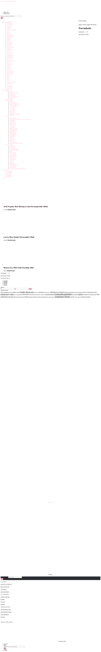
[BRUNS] (50, 373)
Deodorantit (12, 147)
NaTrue (80, 294)
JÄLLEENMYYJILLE (6, 612)
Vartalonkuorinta (13, 164)
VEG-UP (3, 602)
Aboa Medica (10, 24)
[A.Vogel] (50, 306)
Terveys (5, 284)
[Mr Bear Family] (50, 500)
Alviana (8, 28)
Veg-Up (8, 84)
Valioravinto (9, 83)
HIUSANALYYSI (5, 587)
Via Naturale (9, 86)
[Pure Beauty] (50, 526)
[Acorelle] (50, 316)
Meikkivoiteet (12, 132)
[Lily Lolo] (50, 458)
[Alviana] (50, 325)
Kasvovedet (12, 108)
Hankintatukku (10, 55)
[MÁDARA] (50, 486)
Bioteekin (9, 39)
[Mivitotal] (50, 491)
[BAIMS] (50, 339)
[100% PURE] (50, 301)
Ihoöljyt (11, 151)
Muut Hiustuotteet (13, 96)
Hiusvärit (11, 94)
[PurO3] (50, 530)
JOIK (8, 59)
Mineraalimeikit (13, 134)
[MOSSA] (50, 496)
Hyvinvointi (9, 172)
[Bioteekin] (50, 368)
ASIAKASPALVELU (6, 609)
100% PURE (10, 23)
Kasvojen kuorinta (13, 103)
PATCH (8, 76)
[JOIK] (50, 444)
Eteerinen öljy (47, 292)
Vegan (67, 296)
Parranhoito (9, 175)
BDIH (14, 292)
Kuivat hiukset (32, 294)
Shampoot (11, 98)
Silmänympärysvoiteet (14, 114)
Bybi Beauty (9, 42)
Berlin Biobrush (10, 35)
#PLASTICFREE (5, 592)
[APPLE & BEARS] (50, 330)
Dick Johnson (10, 44)
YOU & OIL (10, 87)
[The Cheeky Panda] (50, 544)
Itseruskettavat (12, 152)
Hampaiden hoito (13, 148)
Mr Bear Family (10, 71)
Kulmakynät (12, 124)
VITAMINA (4, 589)
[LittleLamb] (50, 463)
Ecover (8, 46)
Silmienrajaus (12, 142)
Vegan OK (72, 296)
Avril (8, 31)
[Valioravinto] (50, 554)
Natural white (10, 74)
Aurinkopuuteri (13, 118)
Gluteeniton (53, 292)
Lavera (8, 62)
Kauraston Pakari (11, 60)
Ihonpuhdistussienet (14, 150)
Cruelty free (24, 292)
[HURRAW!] (50, 434)
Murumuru (50, 502)
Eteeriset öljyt (10, 99)
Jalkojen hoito (12, 154)
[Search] (2, 18)
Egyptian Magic (10, 47)
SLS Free (39, 296)
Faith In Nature (10, 52)
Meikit (8, 116)
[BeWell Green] (50, 358)
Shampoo (30, 296)
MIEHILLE (6, 170)
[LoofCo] (50, 467)
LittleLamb (9, 64)
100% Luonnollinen (5, 292)
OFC (98, 294)
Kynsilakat (11, 126)
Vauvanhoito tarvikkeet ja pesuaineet (18, 168)
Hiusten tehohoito (13, 92)
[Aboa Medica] (50, 311)
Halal (58, 292)
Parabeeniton (4, 297)
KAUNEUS (6, 90)
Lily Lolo (9, 63)
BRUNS (9, 40)
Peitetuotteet (12, 135)
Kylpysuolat (12, 156)
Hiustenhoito (9, 91)
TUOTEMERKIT (8, 22)
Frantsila (8, 54)
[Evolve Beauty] (50, 410)
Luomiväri (43, 294)
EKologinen (36, 292)
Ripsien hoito (12, 139)
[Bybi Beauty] (50, 377)
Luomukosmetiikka (49, 294)
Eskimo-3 (9, 48)
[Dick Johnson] (50, 391)
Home (80, 24)
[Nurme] (50, 516)
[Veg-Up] (50, 559)
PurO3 (8, 78)
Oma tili (5, 644)
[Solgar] (50, 540)
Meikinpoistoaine (13, 130)
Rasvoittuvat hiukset (20, 296)
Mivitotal (9, 68)
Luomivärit (12, 127)
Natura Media (10, 72)
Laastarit (11, 160)
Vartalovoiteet (12, 167)
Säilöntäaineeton (44, 296)
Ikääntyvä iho (85, 292)
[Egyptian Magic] (50, 401)
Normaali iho (86, 294)
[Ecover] (50, 396)
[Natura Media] (50, 507)
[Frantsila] (50, 425)
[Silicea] (50, 535)
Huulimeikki (76, 292)
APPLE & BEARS (11, 30)
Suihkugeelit (12, 163)
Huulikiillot (12, 120)
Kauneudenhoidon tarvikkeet (16, 143)
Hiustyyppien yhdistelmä (69, 292)
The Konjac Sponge (11, 82)
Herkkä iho (62, 292)
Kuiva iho (26, 294)
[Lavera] (50, 453)
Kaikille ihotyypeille (7, 294)
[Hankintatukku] (50, 429)
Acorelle (8, 26)
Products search (4, 16)
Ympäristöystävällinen (85, 296)
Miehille (5, 282)
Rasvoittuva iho (12, 297)
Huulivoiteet (12, 102)
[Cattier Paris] (50, 382)
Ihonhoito (9, 174)
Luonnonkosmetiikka (63, 294)
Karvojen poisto (13, 155)
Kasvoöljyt (12, 107)
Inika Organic (10, 58)
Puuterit (11, 138)
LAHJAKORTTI (5, 614)
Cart (5, 650)
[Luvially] (50, 482)
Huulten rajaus (12, 123)
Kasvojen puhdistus (14, 104)
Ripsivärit (11, 140)
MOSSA (9, 70)
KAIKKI (3, 604)
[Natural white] (50, 511)
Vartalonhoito (10, 144)
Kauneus (6, 281)
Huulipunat (12, 122)
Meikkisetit (12, 131)
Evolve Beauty (10, 50)
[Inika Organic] (50, 439)
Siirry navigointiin (5, 1)
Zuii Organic (9, 88)
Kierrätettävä (20, 294)
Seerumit (11, 112)
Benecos (8, 34)
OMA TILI (6, 12)
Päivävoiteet (12, 111)
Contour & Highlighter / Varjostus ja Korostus (20, 119)
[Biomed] (50, 363)
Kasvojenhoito (10, 100)
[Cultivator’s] (50, 387)
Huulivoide (81, 292)
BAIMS (8, 32)
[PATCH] (50, 521)
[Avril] (50, 335)
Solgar (8, 80)
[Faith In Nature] (50, 420)
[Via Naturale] (50, 563)
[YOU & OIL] (50, 568)
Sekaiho (26, 297)
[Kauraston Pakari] (50, 448)
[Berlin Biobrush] (50, 349)
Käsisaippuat (12, 159)
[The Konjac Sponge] (50, 549)
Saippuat (11, 162)
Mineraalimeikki (75, 294)
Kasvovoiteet (12, 110)
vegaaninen (59, 296)
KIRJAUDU (7, 13)
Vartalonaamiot (12, 166)
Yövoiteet (11, 115)
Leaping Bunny (38, 294)
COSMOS (17, 292)
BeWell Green (10, 36)
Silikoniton (35, 296)
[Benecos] (50, 344)
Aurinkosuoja (12, 146)
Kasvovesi (15, 294)
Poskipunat (12, 136)
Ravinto (5, 283)
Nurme (8, 75)
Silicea (8, 79)
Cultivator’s (9, 43)
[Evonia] (50, 415)
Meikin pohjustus (13, 128)
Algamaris (9, 27)
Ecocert (31, 292)
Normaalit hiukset (92, 294)
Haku (5, 645)
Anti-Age (11, 292)
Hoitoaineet (12, 95)
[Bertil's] (50, 354)
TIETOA (3, 617)
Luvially (8, 67)
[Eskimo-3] (50, 406)
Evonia (8, 51)
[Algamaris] (50, 320)
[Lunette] (50, 472)
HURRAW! (9, 56)
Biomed (8, 38)
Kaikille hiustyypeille (92, 292)
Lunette (8, 66)
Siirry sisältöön (12, 1)
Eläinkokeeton (42, 292)
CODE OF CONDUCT (6, 584)
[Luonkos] (50, 477)
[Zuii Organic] (50, 573)
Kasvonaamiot (12, 106)
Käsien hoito (12, 158)
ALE (5, 178)
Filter (30, 288)
